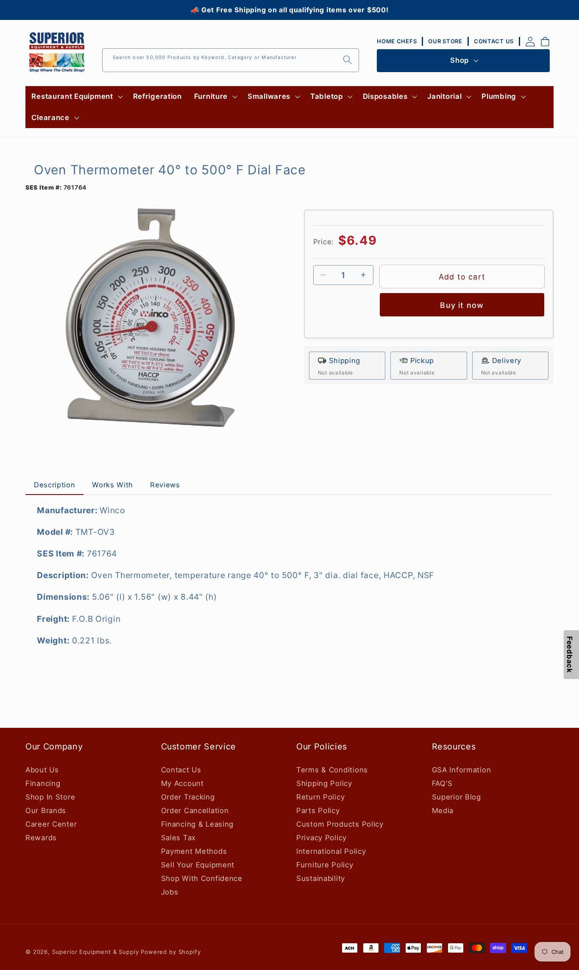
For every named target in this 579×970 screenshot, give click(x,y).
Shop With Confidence (201, 878)
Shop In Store (50, 797)
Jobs (169, 892)
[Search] (347, 60)
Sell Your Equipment (198, 865)
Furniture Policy (325, 865)
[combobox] (231, 60)
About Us (42, 770)
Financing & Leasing (197, 824)
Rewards (41, 837)
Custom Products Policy (340, 824)
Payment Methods (194, 851)
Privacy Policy (321, 837)
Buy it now (462, 304)
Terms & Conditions (332, 770)
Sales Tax (178, 837)
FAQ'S (442, 783)
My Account (182, 783)
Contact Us (181, 770)
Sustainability (320, 878)
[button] (76, 96)
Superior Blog (456, 797)
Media (443, 810)
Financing (42, 783)
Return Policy (320, 797)
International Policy (331, 851)
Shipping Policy (324, 783)
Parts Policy (318, 810)
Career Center (51, 824)
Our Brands (45, 810)
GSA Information (461, 770)
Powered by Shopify (170, 951)
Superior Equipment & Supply (95, 951)
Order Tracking (188, 797)
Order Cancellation (195, 810)
